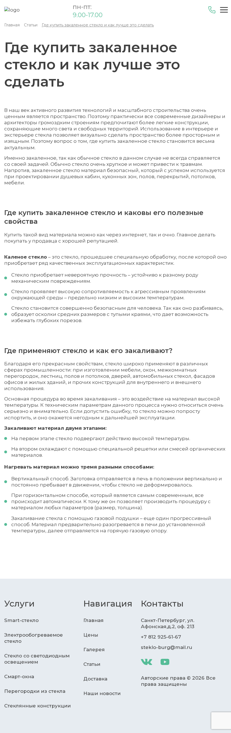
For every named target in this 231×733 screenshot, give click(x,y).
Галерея (94, 649)
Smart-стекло (21, 620)
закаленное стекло (141, 141)
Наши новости (102, 693)
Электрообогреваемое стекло (33, 638)
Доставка (95, 679)
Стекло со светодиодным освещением (37, 659)
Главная (93, 620)
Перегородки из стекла (34, 691)
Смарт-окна (19, 676)
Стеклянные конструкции (37, 706)
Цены (90, 635)
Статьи (91, 664)
